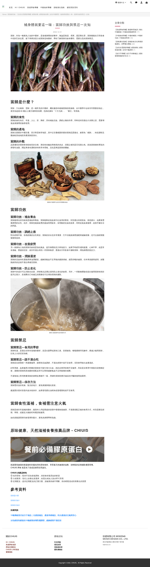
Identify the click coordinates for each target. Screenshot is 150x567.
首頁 (11, 7)
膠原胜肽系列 (72, 7)
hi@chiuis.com (107, 544)
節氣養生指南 (59, 7)
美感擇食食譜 (11, 544)
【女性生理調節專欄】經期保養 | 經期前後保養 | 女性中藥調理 (38, 14)
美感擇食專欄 (32, 7)
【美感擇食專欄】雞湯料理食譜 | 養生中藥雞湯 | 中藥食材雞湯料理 (128, 30)
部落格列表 (11, 14)
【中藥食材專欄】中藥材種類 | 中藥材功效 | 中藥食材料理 (128, 36)
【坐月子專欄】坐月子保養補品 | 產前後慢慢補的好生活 (128, 54)
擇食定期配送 (11, 547)
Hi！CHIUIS (20, 7)
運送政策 (57, 544)
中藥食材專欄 (45, 7)
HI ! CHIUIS (10, 542)
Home (4, 14)
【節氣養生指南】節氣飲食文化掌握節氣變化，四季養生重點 (129, 42)
